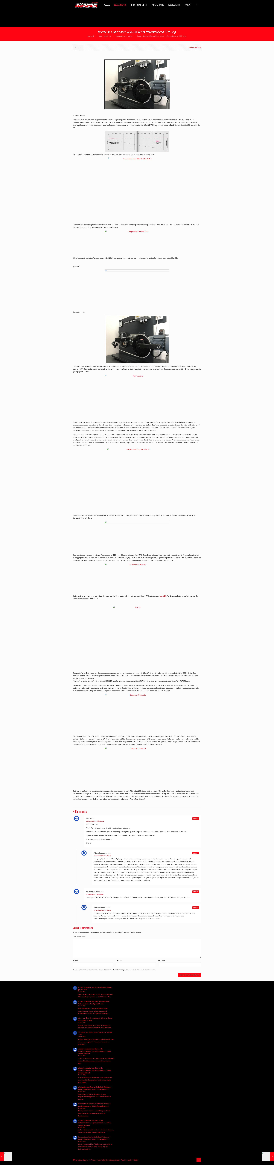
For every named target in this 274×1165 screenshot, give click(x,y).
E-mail (119, 961)
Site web (161, 961)
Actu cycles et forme (124, 36)
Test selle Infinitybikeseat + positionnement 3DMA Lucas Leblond (94, 1051)
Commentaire (79, 937)
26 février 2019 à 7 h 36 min (102, 856)
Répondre (195, 818)
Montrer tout (195, 47)
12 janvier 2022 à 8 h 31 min (102, 910)
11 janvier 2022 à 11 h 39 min (94, 894)
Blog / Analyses (105, 36)
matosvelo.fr (133, 1160)
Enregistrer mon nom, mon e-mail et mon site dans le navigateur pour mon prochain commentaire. (116, 970)
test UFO (162, 596)
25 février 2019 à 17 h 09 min (95, 821)
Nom (75, 961)
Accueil (91, 36)
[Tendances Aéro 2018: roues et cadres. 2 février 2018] (6, 1156)
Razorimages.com (113, 1160)
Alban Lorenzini (85, 987)
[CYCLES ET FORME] (86, 5)
